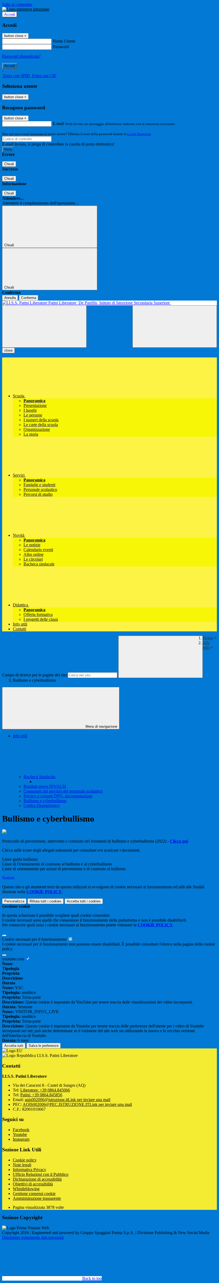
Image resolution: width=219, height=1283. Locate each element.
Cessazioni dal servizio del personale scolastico (63, 791)
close (8, 350)
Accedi (9, 14)
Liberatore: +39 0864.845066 (45, 1090)
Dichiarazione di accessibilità (37, 1179)
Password (61, 46)
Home (208, 638)
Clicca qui (179, 841)
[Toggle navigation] (44, 326)
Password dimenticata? (21, 56)
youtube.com (13, 959)
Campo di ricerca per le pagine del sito (34, 675)
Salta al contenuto (17, 4)
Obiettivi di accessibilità (33, 1184)
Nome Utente (64, 41)
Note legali (22, 1165)
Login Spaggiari (139, 134)
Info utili (206, 645)
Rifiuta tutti (45, 901)
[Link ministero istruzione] (25, 9)
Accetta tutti (84, 901)
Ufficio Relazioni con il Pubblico (40, 1174)
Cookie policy (25, 1160)
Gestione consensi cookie (34, 1193)
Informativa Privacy (29, 1169)
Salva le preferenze (43, 1046)
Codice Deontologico (42, 805)
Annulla (10, 298)
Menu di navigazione (100, 726)
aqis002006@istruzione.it (67, 1099)
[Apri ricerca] (174, 326)
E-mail (58, 123)
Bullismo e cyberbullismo (45, 800)
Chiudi (9, 164)
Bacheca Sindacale (40, 776)
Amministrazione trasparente (37, 1198)
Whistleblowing (26, 1188)
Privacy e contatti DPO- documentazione (58, 796)
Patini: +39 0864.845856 (41, 1095)
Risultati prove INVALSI (45, 786)
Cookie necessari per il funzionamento (35, 939)
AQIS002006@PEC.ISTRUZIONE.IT (77, 1104)
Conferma (28, 298)
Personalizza (14, 901)
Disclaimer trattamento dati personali (33, 1237)
